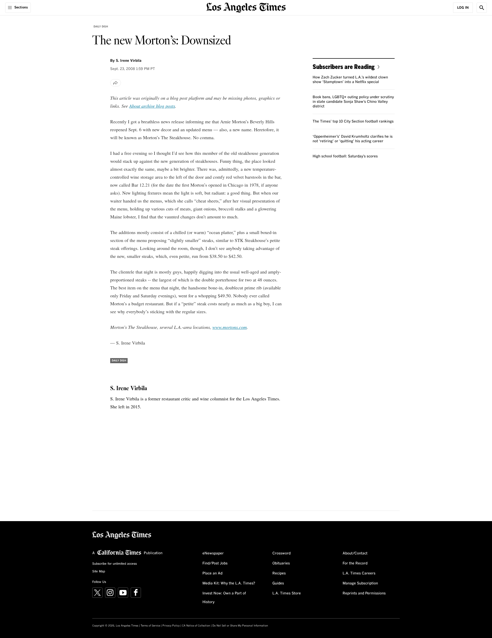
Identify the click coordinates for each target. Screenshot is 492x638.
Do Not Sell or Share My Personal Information (240, 625)
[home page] (246, 7)
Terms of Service (150, 625)
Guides (278, 583)
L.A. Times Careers (359, 573)
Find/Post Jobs (215, 563)
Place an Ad (212, 573)
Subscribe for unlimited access (114, 563)
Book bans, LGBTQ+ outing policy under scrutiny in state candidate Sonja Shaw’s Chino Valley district (353, 101)
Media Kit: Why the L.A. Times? (228, 583)
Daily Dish (101, 26)
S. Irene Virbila (128, 61)
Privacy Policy (171, 625)
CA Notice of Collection (196, 625)
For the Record (355, 563)
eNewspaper (213, 553)
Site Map (98, 571)
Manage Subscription (360, 583)
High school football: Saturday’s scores (345, 156)
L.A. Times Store (286, 593)
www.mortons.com (229, 327)
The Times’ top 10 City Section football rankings (353, 121)
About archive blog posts (152, 106)
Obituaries (281, 563)
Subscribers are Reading (344, 66)
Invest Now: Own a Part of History (224, 598)
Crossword (281, 553)
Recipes (279, 573)
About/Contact (355, 553)
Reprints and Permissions (364, 593)
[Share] (115, 82)
